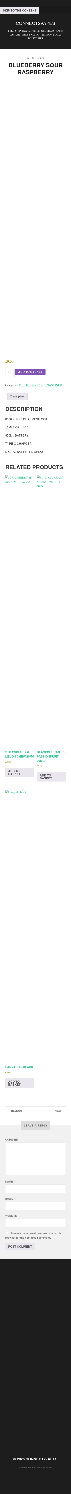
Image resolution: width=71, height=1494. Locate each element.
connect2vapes (35, 23)
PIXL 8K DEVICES (31, 385)
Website (11, 1216)
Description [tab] (17, 396)
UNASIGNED (53, 385)
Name (10, 1181)
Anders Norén (42, 1467)
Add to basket (30, 372)
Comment (12, 1139)
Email (10, 1198)
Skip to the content (19, 10)
